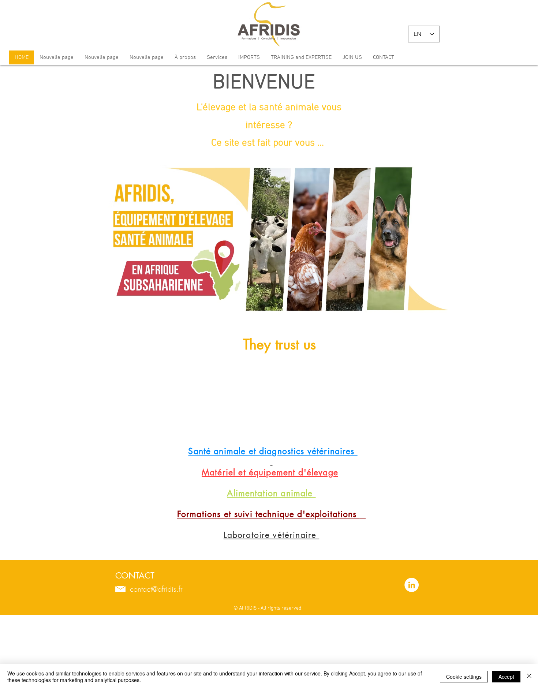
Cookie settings (464, 676)
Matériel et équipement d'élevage (270, 472)
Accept (506, 676)
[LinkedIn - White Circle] (411, 585)
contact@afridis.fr (156, 589)
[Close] (529, 676)
